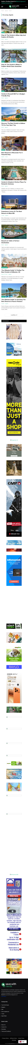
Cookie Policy (21, 1038)
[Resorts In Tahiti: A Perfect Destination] (14, 232)
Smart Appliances (5, 1011)
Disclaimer (3, 1029)
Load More (13, 315)
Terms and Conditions (6, 1031)
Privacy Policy (5, 1038)
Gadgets (3, 1007)
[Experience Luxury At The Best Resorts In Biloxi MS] (14, 202)
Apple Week (4, 1015)
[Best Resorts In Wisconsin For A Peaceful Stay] (14, 143)
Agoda (6, 10)
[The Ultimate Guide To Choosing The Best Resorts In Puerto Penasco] (14, 290)
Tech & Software (5, 1005)
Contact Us (3, 1027)
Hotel (3, 32)
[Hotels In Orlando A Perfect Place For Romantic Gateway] (14, 173)
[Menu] (2, 6)
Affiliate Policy (13, 1038)
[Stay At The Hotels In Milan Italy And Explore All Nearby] (14, 26)
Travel (3, 208)
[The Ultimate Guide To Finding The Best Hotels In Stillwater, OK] (14, 261)
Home (2, 10)
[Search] (26, 6)
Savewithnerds (11, 1043)
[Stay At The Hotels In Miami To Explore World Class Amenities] (14, 55)
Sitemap (14, 1040)
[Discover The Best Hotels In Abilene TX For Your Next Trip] (14, 114)
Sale (2, 1009)
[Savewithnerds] (14, 6)
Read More (3, 996)
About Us (3, 1024)
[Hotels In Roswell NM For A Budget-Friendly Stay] (14, 85)
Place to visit (4, 267)
